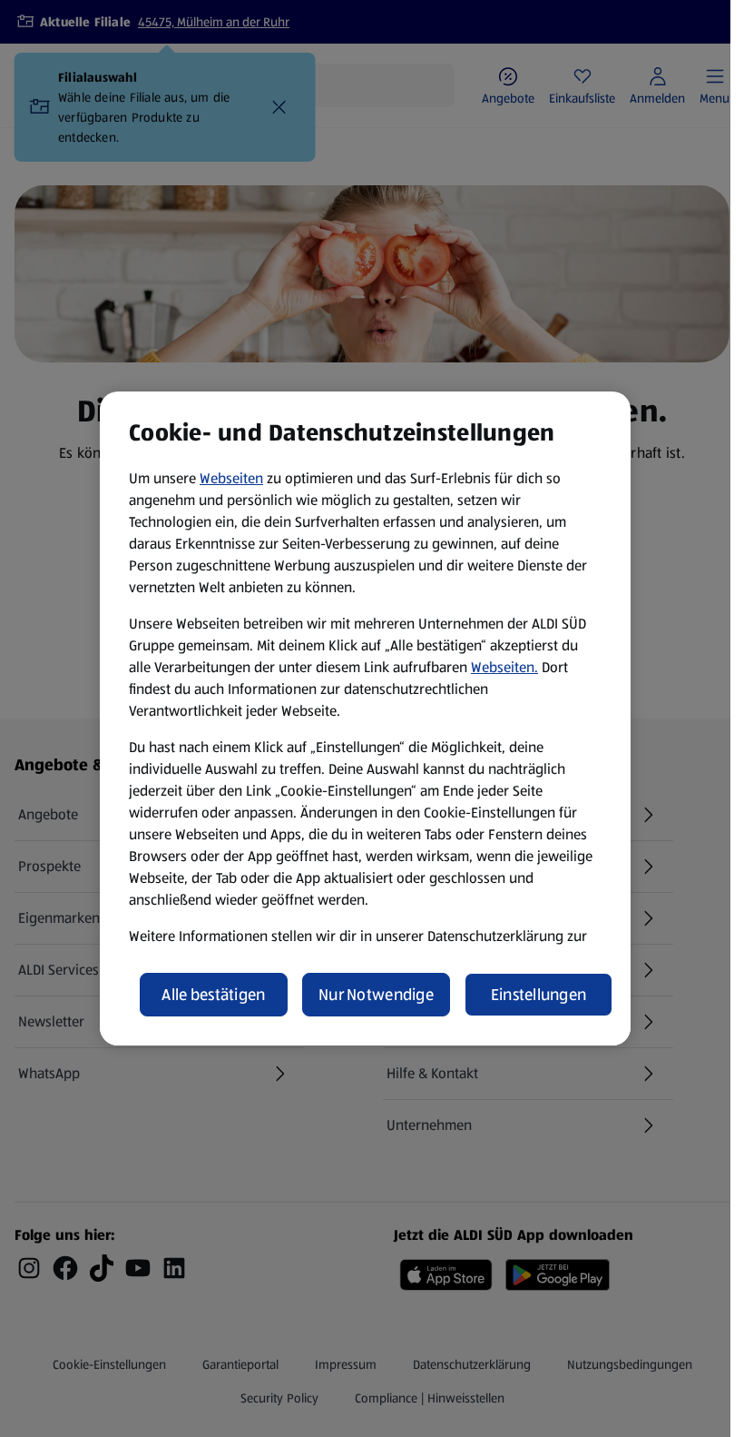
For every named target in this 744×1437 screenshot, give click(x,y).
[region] (365, 718)
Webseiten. (504, 667)
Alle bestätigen (213, 994)
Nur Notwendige (376, 994)
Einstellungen (539, 994)
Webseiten (231, 478)
